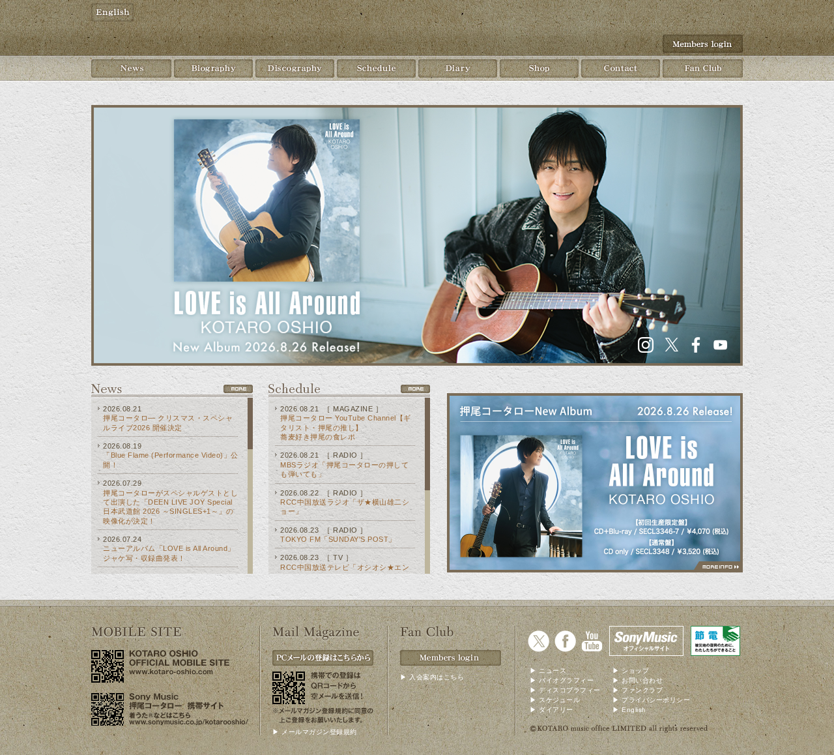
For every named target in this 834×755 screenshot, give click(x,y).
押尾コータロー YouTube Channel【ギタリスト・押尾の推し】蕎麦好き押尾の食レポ (345, 427)
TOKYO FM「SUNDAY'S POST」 (338, 539)
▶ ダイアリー (551, 709)
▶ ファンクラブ (637, 690)
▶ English (629, 709)
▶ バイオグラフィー (562, 680)
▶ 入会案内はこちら (432, 677)
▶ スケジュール (555, 699)
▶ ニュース (548, 670)
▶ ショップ (630, 670)
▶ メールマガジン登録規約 (314, 731)
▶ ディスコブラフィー (565, 690)
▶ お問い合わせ (637, 680)
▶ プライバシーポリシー (651, 699)
